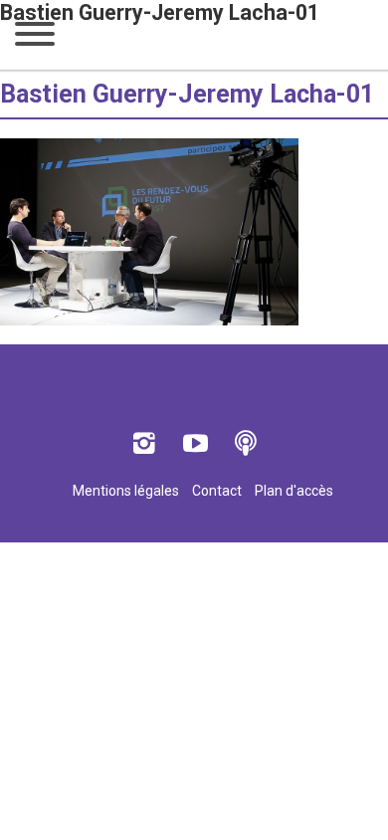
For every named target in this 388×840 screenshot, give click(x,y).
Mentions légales (126, 491)
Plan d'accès (294, 491)
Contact (217, 491)
